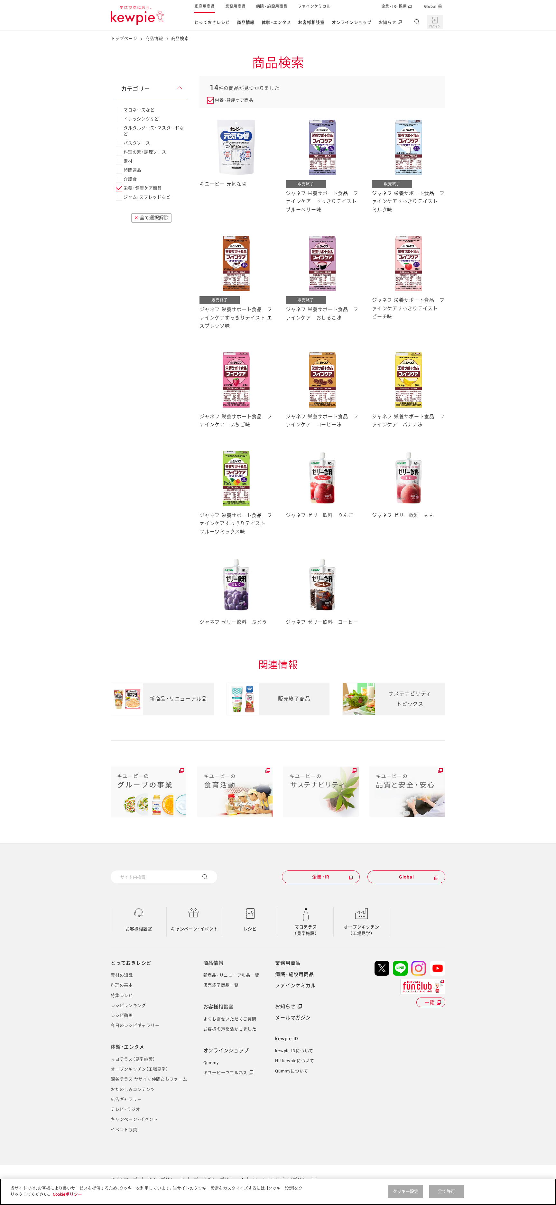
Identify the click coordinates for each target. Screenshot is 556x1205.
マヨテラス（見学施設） (305, 930)
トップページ (124, 38)
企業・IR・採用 (394, 6)
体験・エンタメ (276, 22)
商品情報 (246, 22)
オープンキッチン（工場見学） (361, 930)
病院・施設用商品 (272, 6)
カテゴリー (135, 89)
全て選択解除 (151, 218)
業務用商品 (235, 6)
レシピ (250, 928)
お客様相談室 (311, 22)
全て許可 (446, 1191)
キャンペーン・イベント (194, 928)
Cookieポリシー (67, 1194)
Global (430, 6)
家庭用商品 (204, 6)
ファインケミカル (314, 6)
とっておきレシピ (212, 22)
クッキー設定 (405, 1191)
